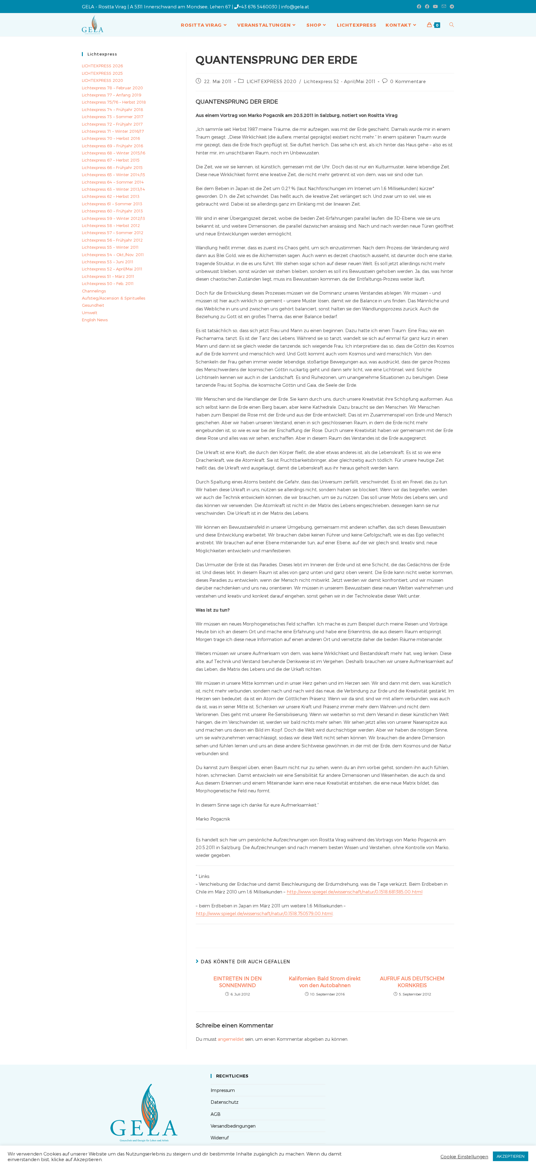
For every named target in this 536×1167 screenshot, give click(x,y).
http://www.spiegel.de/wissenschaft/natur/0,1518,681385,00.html (354, 891)
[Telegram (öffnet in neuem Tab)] (451, 6)
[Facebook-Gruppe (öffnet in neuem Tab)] (427, 6)
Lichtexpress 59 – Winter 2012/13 (113, 218)
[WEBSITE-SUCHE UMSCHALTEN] (452, 24)
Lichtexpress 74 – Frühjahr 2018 (112, 109)
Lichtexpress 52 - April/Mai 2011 (339, 81)
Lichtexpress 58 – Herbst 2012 (111, 225)
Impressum (223, 1090)
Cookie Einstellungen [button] (464, 1156)
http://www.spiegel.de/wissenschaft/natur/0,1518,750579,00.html (264, 913)
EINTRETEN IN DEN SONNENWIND (237, 981)
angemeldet (231, 1039)
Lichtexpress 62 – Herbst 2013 (111, 196)
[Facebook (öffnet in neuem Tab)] (419, 6)
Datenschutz (225, 1102)
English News (95, 319)
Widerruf (220, 1137)
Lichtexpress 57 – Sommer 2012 (112, 232)
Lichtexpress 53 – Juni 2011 (107, 261)
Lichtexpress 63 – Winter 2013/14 (113, 189)
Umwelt (89, 312)
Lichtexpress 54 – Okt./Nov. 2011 (113, 254)
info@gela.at (295, 6)
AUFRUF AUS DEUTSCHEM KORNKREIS (412, 981)
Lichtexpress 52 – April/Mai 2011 (112, 268)
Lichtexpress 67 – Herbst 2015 (111, 160)
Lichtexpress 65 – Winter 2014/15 (113, 174)
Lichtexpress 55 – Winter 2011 (110, 247)
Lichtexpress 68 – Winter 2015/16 (113, 152)
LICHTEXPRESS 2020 (271, 81)
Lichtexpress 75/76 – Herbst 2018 (114, 102)
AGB (216, 1114)
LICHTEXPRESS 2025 (102, 73)
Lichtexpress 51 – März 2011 (108, 276)
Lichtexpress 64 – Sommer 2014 (113, 182)
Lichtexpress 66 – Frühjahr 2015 (112, 167)
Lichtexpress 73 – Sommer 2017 (112, 116)
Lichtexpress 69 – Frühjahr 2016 (112, 145)
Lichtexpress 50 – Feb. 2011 (108, 283)
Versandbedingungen (233, 1126)
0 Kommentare (408, 81)
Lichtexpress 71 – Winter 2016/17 (113, 131)
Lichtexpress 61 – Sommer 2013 (112, 203)
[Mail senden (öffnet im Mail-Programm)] (444, 6)
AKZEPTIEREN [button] (511, 1156)
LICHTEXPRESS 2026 (102, 65)
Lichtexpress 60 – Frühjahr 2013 (112, 210)
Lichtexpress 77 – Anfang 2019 (111, 94)
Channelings (94, 290)
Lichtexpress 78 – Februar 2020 (112, 87)
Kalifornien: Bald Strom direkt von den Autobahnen (325, 981)
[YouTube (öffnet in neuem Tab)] (435, 6)
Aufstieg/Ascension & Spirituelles (113, 298)
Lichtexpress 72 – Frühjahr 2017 (112, 124)
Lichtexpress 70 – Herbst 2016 (111, 138)
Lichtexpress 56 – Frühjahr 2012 (112, 240)
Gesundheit (93, 305)
